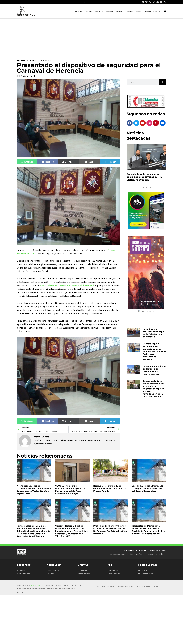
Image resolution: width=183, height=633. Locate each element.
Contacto (149, 554)
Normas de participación (125, 586)
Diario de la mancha (158, 550)
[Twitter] (146, 2)
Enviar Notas (100, 2)
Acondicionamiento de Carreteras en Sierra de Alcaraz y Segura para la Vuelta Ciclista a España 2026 (34, 490)
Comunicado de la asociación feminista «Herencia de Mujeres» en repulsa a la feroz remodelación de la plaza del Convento (153, 389)
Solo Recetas (83, 570)
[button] (159, 11)
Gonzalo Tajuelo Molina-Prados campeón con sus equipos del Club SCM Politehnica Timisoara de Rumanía (154, 352)
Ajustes (145, 629)
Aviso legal (96, 586)
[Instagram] (154, 2)
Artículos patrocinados (116, 554)
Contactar (126, 2)
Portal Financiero (114, 574)
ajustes (97, 630)
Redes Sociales (53, 570)
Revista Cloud (52, 574)
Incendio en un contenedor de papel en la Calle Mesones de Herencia (153, 333)
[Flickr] (161, 2)
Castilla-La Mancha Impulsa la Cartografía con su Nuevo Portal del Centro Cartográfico (148, 488)
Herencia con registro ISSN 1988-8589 (147, 586)
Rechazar (129, 629)
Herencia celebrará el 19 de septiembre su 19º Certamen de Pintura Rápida (109, 488)
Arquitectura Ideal (23, 574)
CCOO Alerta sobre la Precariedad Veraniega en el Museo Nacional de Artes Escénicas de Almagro (70, 490)
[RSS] (165, 2)
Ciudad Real (142, 570)
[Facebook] (143, 2)
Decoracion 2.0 (22, 570)
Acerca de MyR (160, 554)
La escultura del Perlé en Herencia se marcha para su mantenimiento (154, 370)
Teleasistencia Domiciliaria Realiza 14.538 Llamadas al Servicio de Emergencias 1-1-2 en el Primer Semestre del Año (148, 530)
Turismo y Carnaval (28, 60)
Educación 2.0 (113, 570)
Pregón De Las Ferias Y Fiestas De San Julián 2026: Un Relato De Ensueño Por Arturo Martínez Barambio (110, 530)
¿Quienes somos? (89, 2)
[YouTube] (157, 2)
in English (135, 2)
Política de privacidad (108, 586)
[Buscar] (162, 82)
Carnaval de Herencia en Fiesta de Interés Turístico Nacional (67, 285)
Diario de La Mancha (145, 574)
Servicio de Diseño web (136, 554)
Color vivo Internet (37, 585)
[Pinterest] (150, 2)
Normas (118, 2)
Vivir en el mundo (84, 574)
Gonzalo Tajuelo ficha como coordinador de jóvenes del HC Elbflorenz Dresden (144, 177)
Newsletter (109, 2)
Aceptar (114, 629)
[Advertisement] (91, 37)
